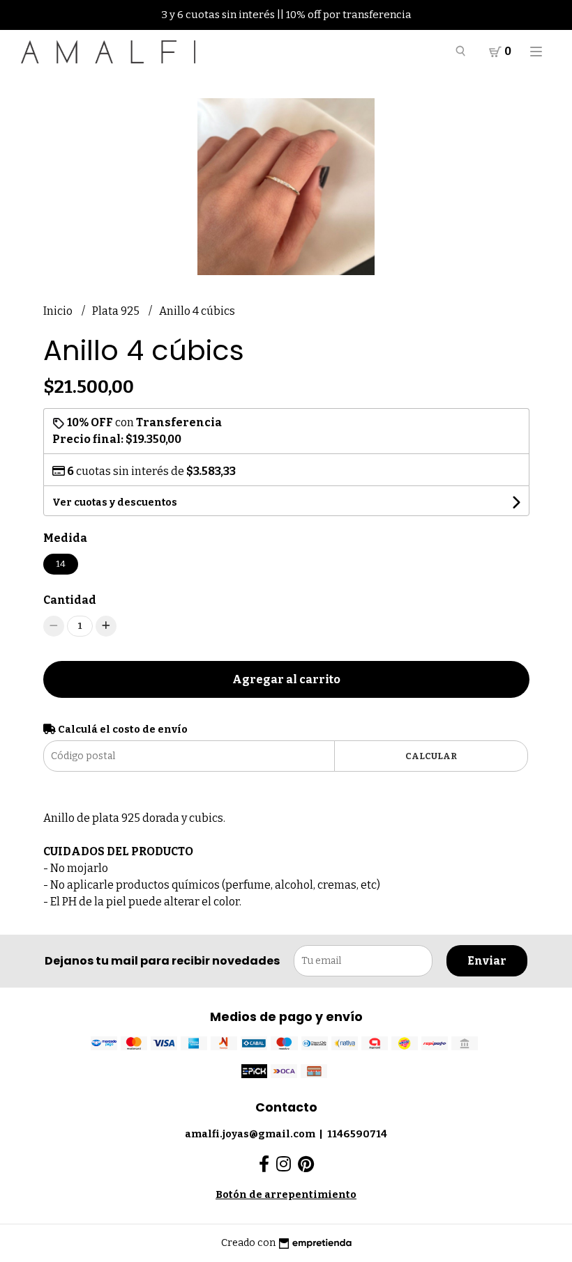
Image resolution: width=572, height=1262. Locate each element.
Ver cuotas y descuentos (114, 502)
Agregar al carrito (286, 679)
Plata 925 (117, 311)
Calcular (431, 756)
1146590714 (357, 1134)
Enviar (486, 960)
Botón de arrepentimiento (286, 1195)
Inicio (59, 311)
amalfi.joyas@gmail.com (250, 1134)
